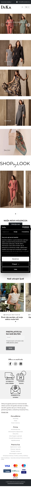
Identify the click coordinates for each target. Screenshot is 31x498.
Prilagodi (14, 264)
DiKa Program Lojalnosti (15, 436)
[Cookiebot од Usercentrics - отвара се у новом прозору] (22, 227)
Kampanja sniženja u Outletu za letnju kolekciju (15, 455)
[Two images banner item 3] (15, 112)
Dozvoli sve (15, 259)
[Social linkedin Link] (21, 364)
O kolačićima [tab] (25, 231)
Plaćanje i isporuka (15, 449)
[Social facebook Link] (10, 364)
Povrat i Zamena (15, 422)
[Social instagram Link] (15, 364)
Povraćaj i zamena (15, 451)
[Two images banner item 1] (15, 53)
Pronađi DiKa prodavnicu (15, 438)
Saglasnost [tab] (5, 231)
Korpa (15, 420)
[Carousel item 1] (15, 23)
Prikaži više (4, 412)
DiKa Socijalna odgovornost (15, 431)
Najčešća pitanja (15, 440)
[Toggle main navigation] (22, 7)
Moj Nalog (15, 418)
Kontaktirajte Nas (15, 429)
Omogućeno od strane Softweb (15, 483)
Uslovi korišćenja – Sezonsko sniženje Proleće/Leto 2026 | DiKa (15, 458)
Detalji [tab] (15, 231)
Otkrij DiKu (15, 433)
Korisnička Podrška (6, 2)
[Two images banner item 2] (15, 83)
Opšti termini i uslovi (12, 342)
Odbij (15, 269)
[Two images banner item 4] (15, 142)
